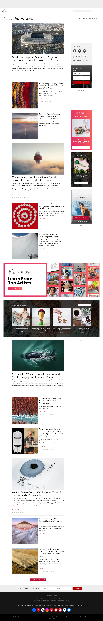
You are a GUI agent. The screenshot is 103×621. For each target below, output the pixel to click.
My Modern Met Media (81, 61)
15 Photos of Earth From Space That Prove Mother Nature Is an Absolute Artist (50, 400)
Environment (60, 605)
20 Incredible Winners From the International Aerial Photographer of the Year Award (36, 375)
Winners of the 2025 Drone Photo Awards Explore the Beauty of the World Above (34, 178)
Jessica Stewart (16, 197)
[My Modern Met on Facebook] (34, 610)
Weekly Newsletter (82, 55)
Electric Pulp (88, 616)
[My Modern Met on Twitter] (43, 610)
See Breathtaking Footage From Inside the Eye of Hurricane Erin (50, 235)
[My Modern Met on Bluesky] (69, 610)
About (34, 616)
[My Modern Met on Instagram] (47, 610)
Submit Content (49, 616)
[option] (53, 290)
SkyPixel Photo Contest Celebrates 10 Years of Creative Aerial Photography (36, 493)
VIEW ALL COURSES (81, 147)
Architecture (35, 605)
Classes (54, 605)
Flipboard (75, 57)
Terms (53, 618)
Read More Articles (38, 580)
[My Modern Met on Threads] (64, 610)
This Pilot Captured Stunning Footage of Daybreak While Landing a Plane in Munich (49, 116)
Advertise (60, 616)
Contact (55, 616)
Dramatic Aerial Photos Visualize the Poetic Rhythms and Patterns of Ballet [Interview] (51, 205)
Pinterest (81, 56)
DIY (40, 605)
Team (44, 616)
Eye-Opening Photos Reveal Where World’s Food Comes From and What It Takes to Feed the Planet (51, 552)
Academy (82, 605)
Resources (49, 605)
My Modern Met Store (19, 305)
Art (18, 605)
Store (87, 605)
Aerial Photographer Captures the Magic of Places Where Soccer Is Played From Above (35, 58)
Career (43, 605)
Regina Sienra (16, 77)
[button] (67, 11)
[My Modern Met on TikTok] (60, 610)
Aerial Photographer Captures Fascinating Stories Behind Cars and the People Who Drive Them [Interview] (51, 432)
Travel (77, 605)
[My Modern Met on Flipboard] (51, 610)
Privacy (49, 618)
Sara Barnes (42, 449)
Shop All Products (81, 183)
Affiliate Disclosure (66, 616)
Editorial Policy (39, 616)
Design (22, 605)
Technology (72, 605)
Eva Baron (42, 101)
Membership (96, 11)
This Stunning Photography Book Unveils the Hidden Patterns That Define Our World (51, 85)
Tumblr (85, 56)
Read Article (15, 73)
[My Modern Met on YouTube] (56, 610)
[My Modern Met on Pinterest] (38, 610)
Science (66, 605)
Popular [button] (59, 11)
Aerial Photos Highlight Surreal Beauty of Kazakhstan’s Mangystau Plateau (51, 520)
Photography (28, 605)
